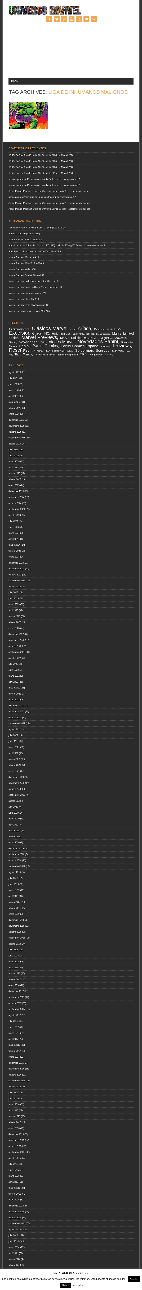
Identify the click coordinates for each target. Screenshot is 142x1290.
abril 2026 (13, 396)
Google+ (64, 19)
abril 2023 (13, 610)
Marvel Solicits (71, 338)
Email (86, 19)
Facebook (49, 19)
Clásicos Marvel (49, 328)
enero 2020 (14, 842)
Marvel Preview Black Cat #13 (23, 299)
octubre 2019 (14, 860)
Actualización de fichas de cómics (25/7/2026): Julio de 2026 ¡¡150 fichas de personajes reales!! (56, 245)
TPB (83, 354)
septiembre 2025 (16, 437)
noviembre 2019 (16, 854)
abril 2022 (13, 682)
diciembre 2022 (16, 634)
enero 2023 (14, 628)
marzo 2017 (14, 1045)
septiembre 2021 (16, 723)
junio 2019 (13, 884)
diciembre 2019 (16, 848)
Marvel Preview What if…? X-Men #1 (27, 263)
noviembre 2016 (16, 1068)
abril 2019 (13, 896)
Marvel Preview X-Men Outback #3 (25, 239)
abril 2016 (13, 1110)
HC (46, 333)
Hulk (55, 333)
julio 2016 (13, 1092)
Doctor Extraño (114, 329)
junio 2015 (13, 1170)
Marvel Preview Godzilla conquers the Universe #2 (33, 281)
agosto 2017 (14, 1015)
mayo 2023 (14, 604)
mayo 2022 (14, 676)
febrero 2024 (14, 551)
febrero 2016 (14, 1122)
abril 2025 (13, 467)
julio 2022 (13, 664)
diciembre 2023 (16, 562)
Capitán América (19, 329)
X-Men (108, 354)
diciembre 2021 (16, 705)
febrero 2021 (14, 765)
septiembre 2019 (16, 866)
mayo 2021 (14, 747)
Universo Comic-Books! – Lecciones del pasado (66, 191)
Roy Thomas (37, 351)
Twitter (57, 19)
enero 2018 (14, 985)
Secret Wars (58, 351)
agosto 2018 (14, 943)
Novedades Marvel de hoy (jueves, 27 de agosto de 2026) (37, 227)
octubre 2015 (14, 1146)
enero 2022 (14, 699)
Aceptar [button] (134, 1279)
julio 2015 (13, 1164)
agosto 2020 (14, 801)
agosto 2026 (14, 372)
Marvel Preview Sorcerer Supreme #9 (27, 293)
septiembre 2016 (16, 1080)
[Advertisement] (71, 52)
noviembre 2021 (16, 711)
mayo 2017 (14, 1033)
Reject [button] (65, 1285)
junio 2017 (13, 1027)
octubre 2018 (14, 932)
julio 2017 (13, 1021)
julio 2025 (13, 449)
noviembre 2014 (16, 1211)
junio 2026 (13, 384)
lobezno (90, 334)
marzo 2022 (14, 687)
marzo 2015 (14, 1187)
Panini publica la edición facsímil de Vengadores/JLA (53, 179)
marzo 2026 (14, 402)
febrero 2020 (14, 836)
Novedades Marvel (57, 341)
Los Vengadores (103, 334)
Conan (73, 329)
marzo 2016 (14, 1116)
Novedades (28, 342)
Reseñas (18, 350)
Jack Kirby (78, 333)
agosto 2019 (14, 872)
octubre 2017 (14, 1003)
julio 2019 (13, 878)
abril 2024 (13, 539)
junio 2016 (13, 1098)
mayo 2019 (14, 890)
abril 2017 (13, 1039)
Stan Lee (102, 350)
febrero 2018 (14, 979)
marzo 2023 (14, 616)
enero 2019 (14, 914)
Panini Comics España (79, 346)
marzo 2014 (14, 1259)
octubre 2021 (14, 717)
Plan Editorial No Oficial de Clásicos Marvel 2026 (48, 155)
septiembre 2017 (16, 1009)
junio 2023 (13, 598)
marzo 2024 (14, 545)
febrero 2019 (14, 908)
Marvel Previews (39, 337)
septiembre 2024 (16, 509)
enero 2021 (14, 771)
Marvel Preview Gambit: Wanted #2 (26, 275)
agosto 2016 (14, 1086)
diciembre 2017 (16, 991)
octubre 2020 (14, 789)
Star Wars (117, 350)
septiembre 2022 (16, 652)
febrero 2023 (14, 622)
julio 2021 (13, 735)
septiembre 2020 (16, 795)
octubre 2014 (14, 1217)
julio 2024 (13, 521)
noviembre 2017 (16, 997)
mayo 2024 (14, 533)
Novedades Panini (97, 341)
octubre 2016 (14, 1074)
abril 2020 (13, 824)
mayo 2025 (14, 461)
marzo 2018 (14, 973)
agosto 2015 (14, 1158)
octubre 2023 (14, 574)
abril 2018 (13, 967)
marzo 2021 (14, 759)
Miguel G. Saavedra (113, 338)
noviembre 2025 (16, 425)
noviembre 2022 (16, 640)
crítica (84, 328)
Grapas (37, 333)
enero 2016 (14, 1128)
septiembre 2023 (16, 580)
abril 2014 (13, 1253)
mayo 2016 (14, 1104)
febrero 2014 (14, 1265)
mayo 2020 (14, 818)
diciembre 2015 (16, 1134)
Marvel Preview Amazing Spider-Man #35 (29, 311)
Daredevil (99, 329)
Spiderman (84, 350)
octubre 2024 (14, 503)
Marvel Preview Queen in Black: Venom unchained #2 (35, 287)
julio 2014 (13, 1235)
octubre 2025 (14, 432)
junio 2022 (13, 670)
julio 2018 (13, 949)
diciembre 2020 (16, 777)
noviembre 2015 (16, 1140)
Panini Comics (45, 346)
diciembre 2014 (16, 1205)
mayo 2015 (14, 1176)
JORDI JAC (14, 155)
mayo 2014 (14, 1247)
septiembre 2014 (16, 1223)
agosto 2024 (14, 515)
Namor (12, 342)
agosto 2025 (14, 443)
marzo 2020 (14, 830)
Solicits (70, 351)
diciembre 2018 (16, 920)
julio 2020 (13, 806)
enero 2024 (14, 556)
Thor (17, 354)
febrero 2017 (14, 1051)
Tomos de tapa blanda (45, 355)
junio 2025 (13, 455)
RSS (79, 19)
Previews (122, 345)
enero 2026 (14, 414)
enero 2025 (14, 485)
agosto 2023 (14, 586)
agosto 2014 (14, 1229)
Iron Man (65, 333)
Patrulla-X (105, 346)
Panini (24, 346)
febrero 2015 (14, 1194)
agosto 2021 (14, 729)
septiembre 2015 (16, 1152)
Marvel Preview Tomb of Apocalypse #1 (28, 305)
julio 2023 (13, 592)
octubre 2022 (14, 646)
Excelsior (19, 333)
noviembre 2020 (16, 783)
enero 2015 (14, 1199)
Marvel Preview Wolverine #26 (23, 257)
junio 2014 (13, 1241)
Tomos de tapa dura (68, 355)
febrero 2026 (14, 408)
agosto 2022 (14, 658)
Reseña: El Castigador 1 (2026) (24, 233)
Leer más (77, 1285)
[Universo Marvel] (45, 14)
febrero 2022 (14, 693)
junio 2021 (13, 741)
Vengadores (96, 354)
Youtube (71, 19)
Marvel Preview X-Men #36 (22, 269)
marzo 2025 (14, 473)
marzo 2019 (14, 902)
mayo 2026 (14, 390)
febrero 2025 (14, 479)
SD (48, 350)
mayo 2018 (14, 961)
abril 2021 (13, 753)
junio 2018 (13, 955)
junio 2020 (13, 813)
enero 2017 (14, 1057)
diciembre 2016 (16, 1063)
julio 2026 (13, 378)
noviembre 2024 (16, 497)
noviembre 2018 (16, 926)
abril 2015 (13, 1182)
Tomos (27, 354)
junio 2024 (13, 527)
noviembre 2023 (16, 568)
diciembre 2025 (16, 420)
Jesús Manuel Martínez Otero (23, 191)
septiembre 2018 (16, 937)
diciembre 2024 (16, 491)
